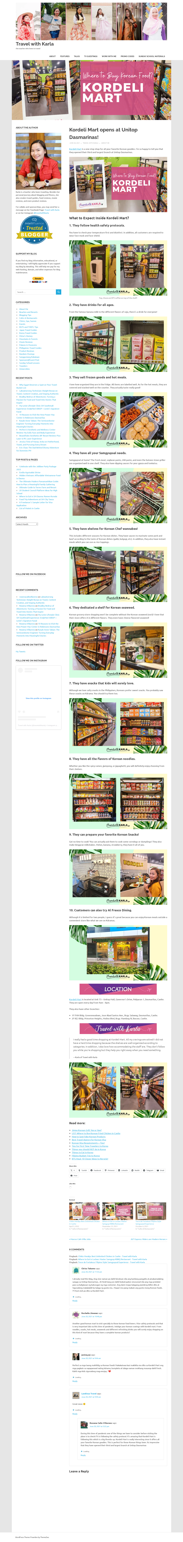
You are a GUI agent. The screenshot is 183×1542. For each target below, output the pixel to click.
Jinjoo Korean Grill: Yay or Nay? (87, 1130)
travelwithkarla (39, 725)
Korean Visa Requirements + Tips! (88, 1143)
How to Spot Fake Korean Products (89, 1136)
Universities (24, 369)
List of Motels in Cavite (29, 508)
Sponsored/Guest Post (29, 360)
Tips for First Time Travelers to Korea (90, 1146)
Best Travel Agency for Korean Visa (89, 1139)
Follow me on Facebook (31, 574)
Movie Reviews (26, 342)
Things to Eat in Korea (82, 1152)
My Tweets (20, 651)
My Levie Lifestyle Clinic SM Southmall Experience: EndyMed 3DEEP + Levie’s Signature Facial (37, 408)
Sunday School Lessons (29, 363)
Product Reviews (26, 351)
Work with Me (109, 56)
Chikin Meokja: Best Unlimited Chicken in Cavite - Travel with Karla (107, 1256)
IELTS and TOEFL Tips (28, 327)
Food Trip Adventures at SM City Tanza (36, 499)
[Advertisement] (38, 549)
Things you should (81, 1149)
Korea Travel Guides (28, 333)
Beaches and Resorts (28, 312)
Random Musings (26, 354)
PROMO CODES (127, 56)
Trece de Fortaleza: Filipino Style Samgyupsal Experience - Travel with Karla (111, 1262)
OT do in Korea (98, 1149)
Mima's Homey (25, 336)
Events (22, 324)
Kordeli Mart (75, 149)
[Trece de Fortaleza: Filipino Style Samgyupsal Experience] (151, 1211)
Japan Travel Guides (28, 330)
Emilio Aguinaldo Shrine (29, 472)
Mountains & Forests (28, 339)
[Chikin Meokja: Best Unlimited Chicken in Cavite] (84, 1211)
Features (64, 56)
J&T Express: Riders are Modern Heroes (148, 1239)
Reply (74, 1300)
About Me (105, 143)
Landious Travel (88, 1393)
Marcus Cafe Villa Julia (80, 1239)
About (52, 56)
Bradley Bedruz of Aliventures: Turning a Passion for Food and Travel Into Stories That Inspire (36, 399)
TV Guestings (90, 56)
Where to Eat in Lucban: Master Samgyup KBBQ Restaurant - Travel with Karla (112, 1259)
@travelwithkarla (41, 213)
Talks (77, 56)
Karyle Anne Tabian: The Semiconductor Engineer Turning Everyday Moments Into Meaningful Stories (35, 423)
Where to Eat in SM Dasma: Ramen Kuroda (38, 496)
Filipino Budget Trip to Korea (86, 1155)
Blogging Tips (25, 315)
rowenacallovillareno (28, 596)
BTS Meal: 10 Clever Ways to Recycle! (90, 1158)
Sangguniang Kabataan (29, 357)
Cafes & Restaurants (28, 318)
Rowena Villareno (27, 605)
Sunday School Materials (152, 56)
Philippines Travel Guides (30, 348)
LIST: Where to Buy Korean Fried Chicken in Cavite (96, 1133)
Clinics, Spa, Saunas (27, 321)
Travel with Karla (35, 44)
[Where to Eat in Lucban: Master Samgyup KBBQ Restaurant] (117, 1211)
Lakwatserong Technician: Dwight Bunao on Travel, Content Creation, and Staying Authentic (36, 599)
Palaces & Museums (28, 345)
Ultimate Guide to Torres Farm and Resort (37, 487)
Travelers (23, 366)
